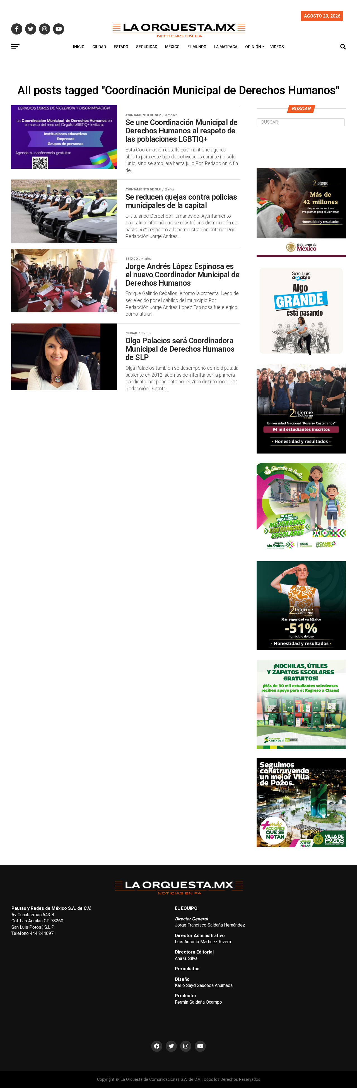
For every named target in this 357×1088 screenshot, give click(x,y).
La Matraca (225, 47)
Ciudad (99, 47)
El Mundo (196, 47)
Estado (121, 47)
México (172, 47)
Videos (277, 47)
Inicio (79, 47)
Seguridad (146, 47)
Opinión (253, 47)
